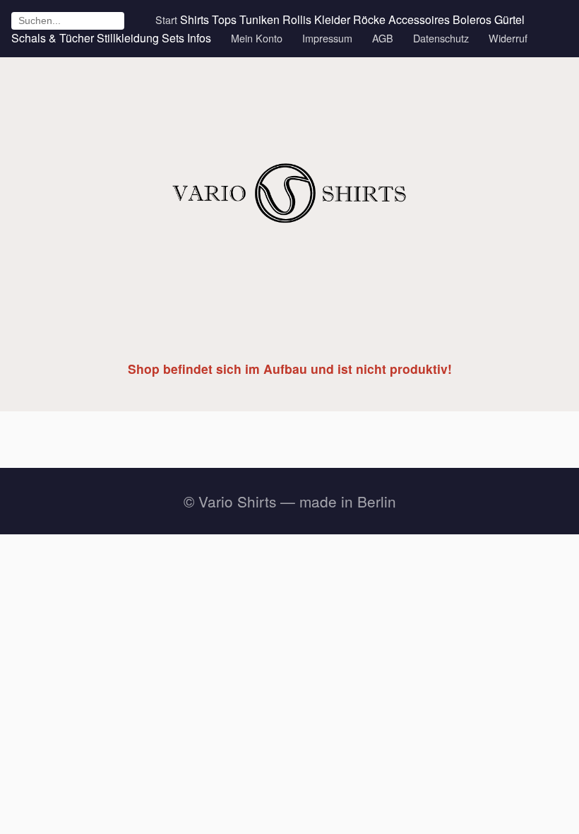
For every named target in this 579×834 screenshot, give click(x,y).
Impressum (327, 37)
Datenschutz (441, 37)
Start (166, 19)
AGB (382, 37)
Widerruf (508, 37)
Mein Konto (256, 37)
